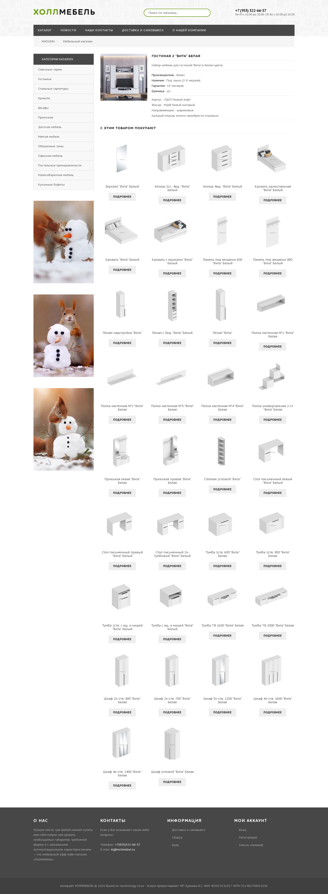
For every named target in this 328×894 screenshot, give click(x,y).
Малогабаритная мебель (56, 175)
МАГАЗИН (48, 41)
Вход (242, 830)
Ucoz (140, 886)
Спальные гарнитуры (53, 89)
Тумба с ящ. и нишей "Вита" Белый (172, 627)
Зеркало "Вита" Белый (122, 186)
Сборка (177, 837)
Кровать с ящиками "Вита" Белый (172, 261)
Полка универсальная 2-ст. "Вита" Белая (273, 408)
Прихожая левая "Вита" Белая (122, 481)
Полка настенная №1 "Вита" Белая (272, 334)
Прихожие (45, 117)
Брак (175, 845)
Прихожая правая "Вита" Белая (172, 481)
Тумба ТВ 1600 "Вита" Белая (222, 625)
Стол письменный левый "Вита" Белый (272, 481)
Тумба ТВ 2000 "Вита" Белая (272, 625)
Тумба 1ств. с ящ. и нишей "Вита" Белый (122, 627)
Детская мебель (50, 127)
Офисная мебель (50, 156)
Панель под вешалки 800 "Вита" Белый (272, 261)
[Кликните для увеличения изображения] (123, 77)
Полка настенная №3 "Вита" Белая (172, 408)
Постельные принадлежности (59, 165)
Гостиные (45, 79)
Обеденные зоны (51, 146)
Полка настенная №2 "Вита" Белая (122, 408)
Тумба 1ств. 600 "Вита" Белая (223, 554)
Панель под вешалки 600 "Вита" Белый (222, 261)
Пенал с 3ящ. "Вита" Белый (172, 333)
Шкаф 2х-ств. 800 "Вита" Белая (122, 700)
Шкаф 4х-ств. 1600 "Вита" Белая (272, 700)
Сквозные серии (50, 69)
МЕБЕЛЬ (64, 12)
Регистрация (248, 837)
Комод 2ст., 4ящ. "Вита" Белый (172, 188)
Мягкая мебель (49, 137)
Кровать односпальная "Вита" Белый (273, 188)
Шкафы (43, 108)
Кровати (44, 98)
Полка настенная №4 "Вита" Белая (222, 408)
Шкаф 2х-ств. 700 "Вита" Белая (172, 700)
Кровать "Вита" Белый (122, 260)
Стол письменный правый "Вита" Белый (122, 554)
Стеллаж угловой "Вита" (222, 479)
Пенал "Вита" (222, 333)
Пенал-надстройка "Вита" (122, 333)
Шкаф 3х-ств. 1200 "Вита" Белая (222, 700)
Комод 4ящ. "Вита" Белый (222, 186)
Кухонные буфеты (51, 184)
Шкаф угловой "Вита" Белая (172, 772)
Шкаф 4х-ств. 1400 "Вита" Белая (122, 773)
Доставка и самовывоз (188, 830)
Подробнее (122, 197)
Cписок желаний (251, 845)
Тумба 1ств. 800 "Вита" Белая (273, 554)
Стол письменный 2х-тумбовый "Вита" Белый (172, 554)
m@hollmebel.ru (123, 849)
